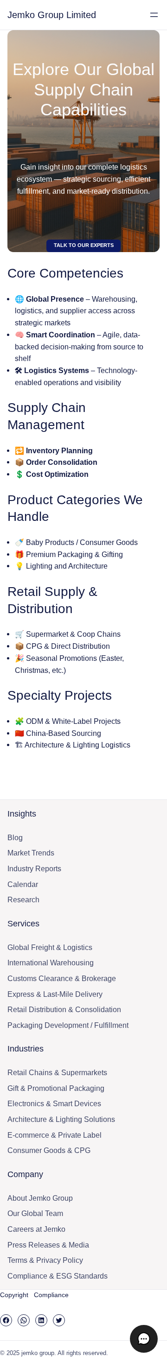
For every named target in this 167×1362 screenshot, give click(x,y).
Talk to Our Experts (84, 245)
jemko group (37, 1352)
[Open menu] (154, 14)
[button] (144, 1339)
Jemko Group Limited (51, 15)
